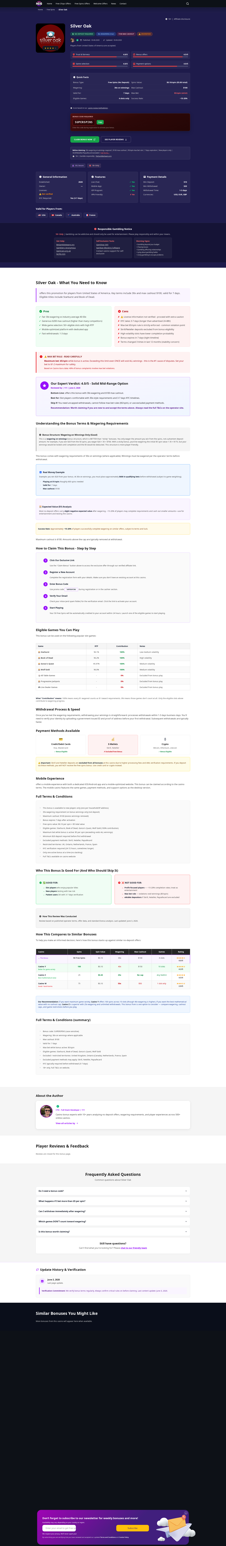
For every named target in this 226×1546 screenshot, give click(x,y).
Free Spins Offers (82, 3)
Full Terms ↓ (105, 153)
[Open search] (187, 3)
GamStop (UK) (102, 244)
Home (49, 3)
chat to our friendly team (134, 1248)
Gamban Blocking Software (108, 248)
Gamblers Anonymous (66, 248)
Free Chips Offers (63, 3)
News (113, 3)
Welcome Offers (101, 3)
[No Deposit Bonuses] (39, 3)
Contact (123, 3)
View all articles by (65, 1123)
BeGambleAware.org (103, 156)
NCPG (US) (60, 254)
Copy (100, 122)
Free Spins (51, 9)
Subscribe (133, 1528)
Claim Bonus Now (83, 139)
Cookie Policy (124, 1537)
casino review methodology (98, 108)
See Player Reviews (114, 139)
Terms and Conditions (108, 1537)
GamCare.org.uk (63, 251)
